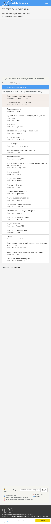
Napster (19, 152)
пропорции (11, 124)
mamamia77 (20, 261)
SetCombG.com (36, 516)
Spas (18, 120)
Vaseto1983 (20, 226)
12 (26, 105)
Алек (18, 98)
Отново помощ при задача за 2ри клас (22, 131)
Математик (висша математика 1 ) (21, 150)
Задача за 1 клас (13, 224)
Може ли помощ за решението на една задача (25, 252)
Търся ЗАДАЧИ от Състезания (19, 102)
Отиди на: (16, 490)
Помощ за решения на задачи (19, 96)
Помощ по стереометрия (17, 230)
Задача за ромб (13, 172)
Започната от (21, 87)
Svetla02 (19, 111)
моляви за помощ (14, 157)
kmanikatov (20, 139)
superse (19, 133)
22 (26, 98)
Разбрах (43, 520)
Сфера (9, 236)
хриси (18, 174)
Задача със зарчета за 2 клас (18, 198)
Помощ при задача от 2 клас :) (19, 217)
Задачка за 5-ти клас (15, 185)
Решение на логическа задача (19, 204)
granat (18, 232)
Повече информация (12, 522)
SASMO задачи (13, 144)
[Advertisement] (25, 47)
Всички (26, 146)
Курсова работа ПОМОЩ (17, 191)
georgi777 (20, 159)
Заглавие (10, 87)
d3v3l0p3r (19, 206)
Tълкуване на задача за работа (19, 258)
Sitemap (30, 514)
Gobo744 (19, 239)
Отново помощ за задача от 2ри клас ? (22, 211)
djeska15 (19, 126)
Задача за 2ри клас (14, 178)
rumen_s (19, 187)
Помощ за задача (14, 109)
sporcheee (20, 194)
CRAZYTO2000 (21, 248)
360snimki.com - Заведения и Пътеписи (15, 516)
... (25, 98)
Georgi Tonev (21, 168)
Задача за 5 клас (13, 137)
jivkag (18, 254)
